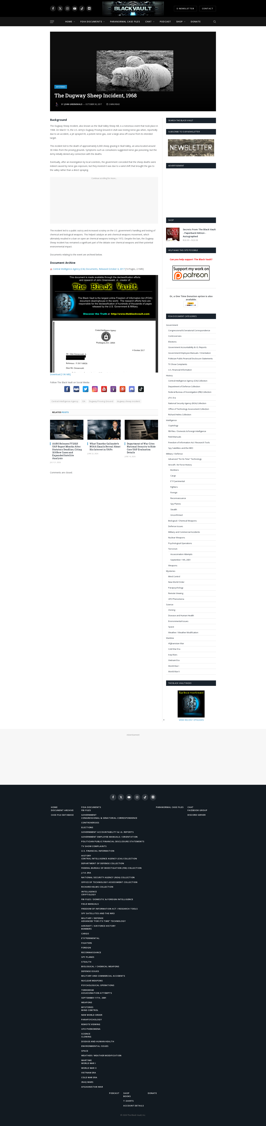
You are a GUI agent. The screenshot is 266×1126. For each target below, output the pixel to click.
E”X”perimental (90, 938)
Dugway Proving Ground (101, 401)
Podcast (165, 21)
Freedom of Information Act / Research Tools (189, 442)
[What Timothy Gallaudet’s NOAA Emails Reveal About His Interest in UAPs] (104, 430)
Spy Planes (175, 503)
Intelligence (171, 420)
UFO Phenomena (176, 599)
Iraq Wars (172, 654)
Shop (179, 21)
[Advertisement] (104, 202)
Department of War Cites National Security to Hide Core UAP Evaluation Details (141, 448)
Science (169, 604)
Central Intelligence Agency (65, 401)
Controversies (174, 336)
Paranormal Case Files (125, 21)
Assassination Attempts (181, 554)
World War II (173, 671)
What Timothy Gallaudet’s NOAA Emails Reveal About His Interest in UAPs (105, 446)
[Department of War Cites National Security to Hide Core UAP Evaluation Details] (141, 430)
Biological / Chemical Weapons (182, 520)
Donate (196, 21)
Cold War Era (174, 649)
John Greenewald (73, 104)
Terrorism (172, 548)
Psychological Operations (180, 543)
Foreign (173, 492)
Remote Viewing (175, 593)
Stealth (173, 509)
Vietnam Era (173, 660)
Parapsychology (175, 587)
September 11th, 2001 (180, 559)
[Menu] (52, 21)
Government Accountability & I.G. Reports (187, 347)
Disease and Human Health (181, 615)
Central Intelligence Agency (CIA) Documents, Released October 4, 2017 (89, 268)
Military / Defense (174, 453)
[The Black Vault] (133, 8)
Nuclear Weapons (176, 537)
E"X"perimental (177, 481)
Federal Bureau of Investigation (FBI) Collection (189, 392)
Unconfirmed (176, 515)
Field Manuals (174, 436)
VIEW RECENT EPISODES (191, 719)
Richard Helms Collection (179, 414)
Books (127, 1096)
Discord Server (196, 814)
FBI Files (86, 810)
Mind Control (174, 576)
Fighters (174, 487)
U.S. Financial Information (180, 369)
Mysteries (60, 86)
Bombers (174, 470)
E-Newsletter (185, 8)
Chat (148, 21)
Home (68, 21)
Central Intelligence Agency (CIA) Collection (187, 380)
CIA (83, 401)
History (169, 375)
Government (172, 325)
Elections (172, 341)
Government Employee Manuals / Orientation (189, 353)
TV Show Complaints (177, 364)
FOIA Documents (91, 21)
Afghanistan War (176, 643)
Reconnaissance (178, 498)
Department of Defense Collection (184, 386)
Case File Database (62, 814)
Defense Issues (175, 526)
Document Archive (62, 810)
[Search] (214, 21)
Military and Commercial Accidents (184, 532)
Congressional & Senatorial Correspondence (189, 330)
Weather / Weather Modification (183, 632)
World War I (173, 666)
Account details (133, 1105)
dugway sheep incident (128, 401)
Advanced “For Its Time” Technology (103, 921)
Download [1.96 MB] (60, 374)
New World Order (176, 582)
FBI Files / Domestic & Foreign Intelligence (187, 431)
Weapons (172, 565)
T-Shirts (128, 1100)
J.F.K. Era (172, 397)
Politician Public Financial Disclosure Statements (190, 358)
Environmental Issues (178, 621)
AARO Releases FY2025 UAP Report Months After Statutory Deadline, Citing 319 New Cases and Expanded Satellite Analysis (67, 451)
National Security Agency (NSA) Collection (187, 403)
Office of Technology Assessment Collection (188, 409)
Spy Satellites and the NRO (180, 448)
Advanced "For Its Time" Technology (185, 459)
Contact (207, 8)
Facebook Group (197, 810)
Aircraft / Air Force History (180, 464)
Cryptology (173, 425)
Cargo (173, 475)
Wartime (170, 638)
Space (171, 626)
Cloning (171, 610)
